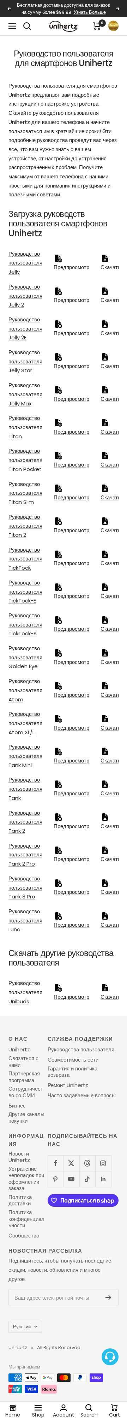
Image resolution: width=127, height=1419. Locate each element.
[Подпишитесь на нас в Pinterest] (56, 1179)
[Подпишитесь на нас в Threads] (87, 1163)
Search (89, 1414)
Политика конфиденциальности (26, 1219)
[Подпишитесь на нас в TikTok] (87, 1179)
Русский (22, 1326)
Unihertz (19, 1049)
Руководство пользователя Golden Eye (25, 657)
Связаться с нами (23, 1061)
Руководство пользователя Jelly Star (25, 361)
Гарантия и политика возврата (72, 1072)
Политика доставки (20, 1200)
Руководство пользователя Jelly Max (25, 394)
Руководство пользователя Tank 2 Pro (25, 854)
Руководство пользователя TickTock (25, 558)
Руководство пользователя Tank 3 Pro (25, 887)
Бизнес (17, 1106)
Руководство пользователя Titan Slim (25, 493)
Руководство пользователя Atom (25, 690)
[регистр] (108, 1297)
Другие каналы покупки (26, 1117)
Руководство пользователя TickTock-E (25, 591)
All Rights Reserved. (59, 1347)
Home (12, 1414)
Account (63, 1414)
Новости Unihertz (19, 1157)
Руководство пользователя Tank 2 (25, 822)
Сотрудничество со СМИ (25, 1092)
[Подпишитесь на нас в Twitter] (71, 1163)
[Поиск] (27, 26)
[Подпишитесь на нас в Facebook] (56, 1163)
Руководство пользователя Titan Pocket (25, 460)
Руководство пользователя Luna (25, 920)
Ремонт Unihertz (68, 1085)
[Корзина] (97, 26)
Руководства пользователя (81, 1049)
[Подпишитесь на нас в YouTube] (71, 1179)
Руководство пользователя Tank (25, 788)
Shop (38, 1414)
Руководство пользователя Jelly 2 (25, 295)
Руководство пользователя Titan (25, 427)
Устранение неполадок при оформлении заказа (26, 1179)
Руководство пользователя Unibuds (25, 992)
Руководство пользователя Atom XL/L (25, 723)
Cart (114, 1414)
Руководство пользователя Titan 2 (25, 526)
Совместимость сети (73, 1060)
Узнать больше (90, 12)
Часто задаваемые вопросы (82, 1095)
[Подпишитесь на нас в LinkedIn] (103, 1179)
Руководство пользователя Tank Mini (25, 755)
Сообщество (23, 1236)
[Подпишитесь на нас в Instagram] (103, 1163)
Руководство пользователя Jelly (25, 262)
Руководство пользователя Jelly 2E (25, 328)
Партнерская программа (24, 1076)
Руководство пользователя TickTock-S (25, 624)
